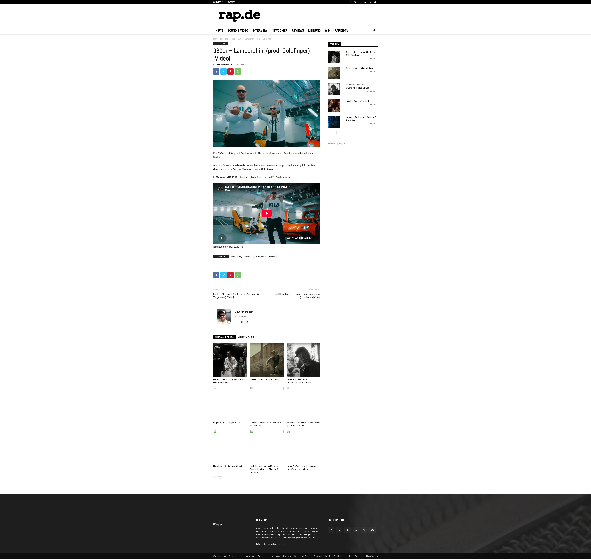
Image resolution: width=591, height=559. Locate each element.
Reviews (298, 30)
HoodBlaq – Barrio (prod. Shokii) (228, 466)
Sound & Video (238, 30)
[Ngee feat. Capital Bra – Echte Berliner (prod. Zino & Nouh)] (303, 403)
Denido (248, 257)
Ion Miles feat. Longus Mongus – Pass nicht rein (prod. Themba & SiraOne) (264, 469)
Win (327, 30)
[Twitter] (370, 2)
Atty (240, 257)
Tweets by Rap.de (337, 143)
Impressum (250, 556)
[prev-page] (215, 478)
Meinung (314, 30)
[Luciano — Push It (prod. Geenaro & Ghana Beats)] (267, 403)
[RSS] (360, 2)
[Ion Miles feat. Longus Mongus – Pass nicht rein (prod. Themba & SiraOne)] (267, 447)
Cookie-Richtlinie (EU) (343, 556)
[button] (374, 30)
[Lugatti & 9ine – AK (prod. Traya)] (230, 403)
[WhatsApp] (238, 71)
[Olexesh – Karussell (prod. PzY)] (267, 360)
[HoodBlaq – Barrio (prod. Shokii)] (230, 447)
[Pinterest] (230, 71)
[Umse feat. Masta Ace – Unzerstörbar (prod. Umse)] (303, 360)
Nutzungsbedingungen (281, 556)
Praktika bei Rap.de (322, 556)
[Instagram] (355, 2)
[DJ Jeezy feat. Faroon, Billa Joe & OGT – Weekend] (230, 360)
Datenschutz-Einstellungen (366, 556)
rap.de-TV (341, 30)
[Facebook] (350, 2)
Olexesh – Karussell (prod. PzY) (264, 379)
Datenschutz (263, 556)
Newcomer (279, 30)
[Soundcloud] (365, 2)
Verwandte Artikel (224, 337)
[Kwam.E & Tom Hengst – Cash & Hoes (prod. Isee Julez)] (303, 447)
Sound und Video (227, 39)
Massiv (272, 257)
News (219, 30)
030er (233, 257)
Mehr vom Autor (246, 337)
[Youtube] (375, 2)
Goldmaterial (260, 257)
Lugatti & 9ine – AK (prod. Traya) (227, 423)
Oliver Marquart (224, 64)
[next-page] (220, 478)
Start (215, 39)
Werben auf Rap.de (302, 556)
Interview (259, 30)
